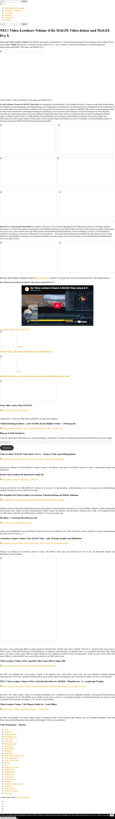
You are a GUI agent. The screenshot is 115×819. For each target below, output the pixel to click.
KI (5, 765)
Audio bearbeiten (10, 734)
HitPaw (7, 762)
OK (112, 815)
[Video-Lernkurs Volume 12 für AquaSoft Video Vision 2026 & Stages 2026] (28, 665)
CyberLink (8, 741)
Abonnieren (7, 448)
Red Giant (8, 786)
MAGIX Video (9, 769)
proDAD (7, 781)
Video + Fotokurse (11, 791)
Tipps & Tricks (9, 788)
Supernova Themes (23, 797)
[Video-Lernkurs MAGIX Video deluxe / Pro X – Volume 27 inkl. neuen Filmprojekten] (32, 459)
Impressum (8, 15)
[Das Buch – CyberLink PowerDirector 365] (16, 522)
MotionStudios (9, 772)
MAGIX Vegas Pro (11, 767)
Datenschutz (8, 17)
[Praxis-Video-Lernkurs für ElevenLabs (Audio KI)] (19, 479)
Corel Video (8, 739)
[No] (17, 818)
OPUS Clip (8, 776)
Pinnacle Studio (10, 779)
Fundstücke (8, 753)
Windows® (8, 793)
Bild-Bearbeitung (10, 736)
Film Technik (9, 748)
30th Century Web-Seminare (14, 8)
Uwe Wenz (8, 12)
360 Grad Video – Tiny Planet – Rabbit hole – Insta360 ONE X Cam (26, 351)
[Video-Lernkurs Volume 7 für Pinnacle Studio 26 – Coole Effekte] (24, 709)
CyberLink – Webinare (12, 10)
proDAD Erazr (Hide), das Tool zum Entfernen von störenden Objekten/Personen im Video (34, 376)
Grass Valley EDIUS (11, 760)
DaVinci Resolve (10, 743)
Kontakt (7, 20)
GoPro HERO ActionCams (14, 755)
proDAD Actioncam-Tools (13, 784)
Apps (6, 729)
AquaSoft (7, 732)
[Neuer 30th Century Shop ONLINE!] (14, 410)
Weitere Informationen (8, 818)
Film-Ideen (8, 750)
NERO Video (9, 774)
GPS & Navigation (11, 758)
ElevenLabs (8, 746)
